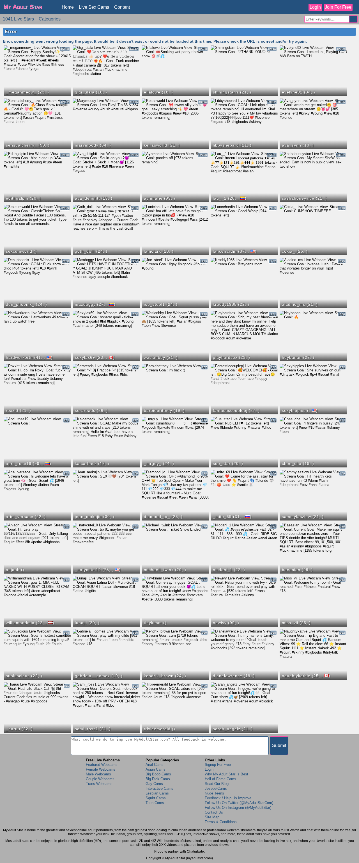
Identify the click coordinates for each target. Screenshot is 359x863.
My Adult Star (22, 6)
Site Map (212, 817)
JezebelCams (216, 788)
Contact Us (214, 812)
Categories (50, 19)
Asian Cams (155, 769)
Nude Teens (214, 793)
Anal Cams (155, 764)
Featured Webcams (102, 764)
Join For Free (338, 7)
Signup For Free (218, 764)
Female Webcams (100, 769)
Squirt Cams (156, 798)
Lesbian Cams (157, 793)
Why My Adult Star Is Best (226, 774)
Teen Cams (155, 803)
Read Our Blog (217, 784)
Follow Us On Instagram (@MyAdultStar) (238, 807)
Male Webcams (98, 774)
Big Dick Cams (158, 779)
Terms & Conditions (221, 822)
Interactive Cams (159, 788)
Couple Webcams (100, 779)
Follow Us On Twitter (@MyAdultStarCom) (239, 803)
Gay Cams (154, 784)
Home (68, 7)
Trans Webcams (99, 784)
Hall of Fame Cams (220, 779)
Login (315, 7)
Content (122, 7)
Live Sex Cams (94, 7)
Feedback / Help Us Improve (228, 798)
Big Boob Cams (158, 774)
